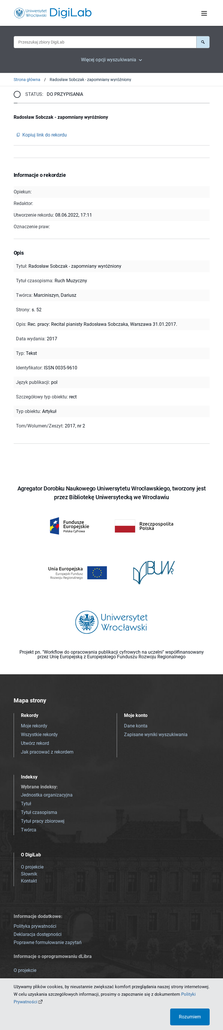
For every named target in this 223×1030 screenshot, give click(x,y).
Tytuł (26, 803)
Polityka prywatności (35, 926)
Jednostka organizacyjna (47, 795)
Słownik (29, 874)
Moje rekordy (34, 726)
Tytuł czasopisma (39, 812)
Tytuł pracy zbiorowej (42, 821)
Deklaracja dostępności (38, 934)
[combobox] (105, 42)
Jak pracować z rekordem (47, 752)
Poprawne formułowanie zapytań (48, 942)
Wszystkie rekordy (39, 734)
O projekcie (32, 867)
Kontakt (29, 881)
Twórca (28, 830)
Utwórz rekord (35, 743)
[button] (203, 42)
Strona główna (27, 79)
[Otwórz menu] (204, 13)
